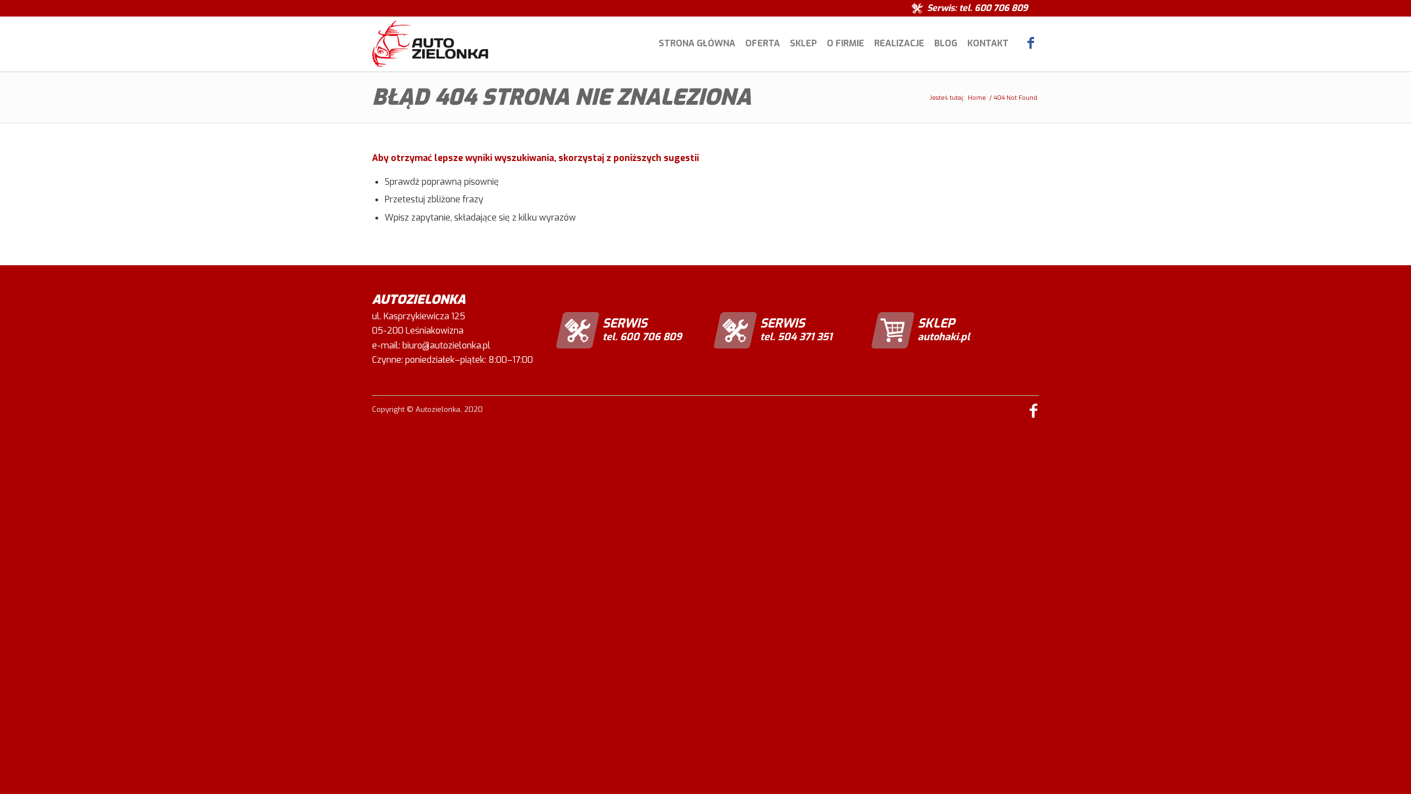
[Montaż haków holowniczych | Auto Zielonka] (430, 43)
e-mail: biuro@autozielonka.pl (431, 345)
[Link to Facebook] (1030, 43)
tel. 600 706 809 (993, 8)
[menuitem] (697, 43)
